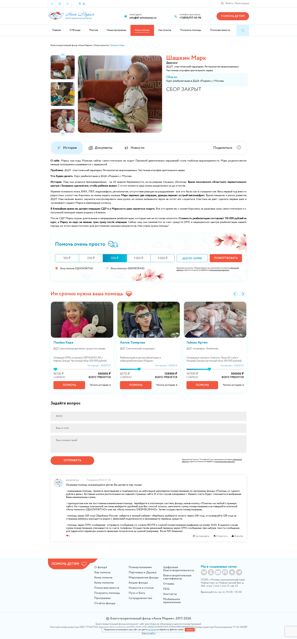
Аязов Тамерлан (132, 342)
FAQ (166, 589)
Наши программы (116, 30)
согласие (151, 629)
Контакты (170, 594)
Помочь (69, 385)
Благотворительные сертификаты (177, 577)
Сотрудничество (140, 598)
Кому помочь (103, 577)
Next (62, 133)
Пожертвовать (226, 258)
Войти (229, 3)
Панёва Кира (63, 342)
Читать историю (99, 385)
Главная (56, 30)
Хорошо (189, 630)
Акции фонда (138, 582)
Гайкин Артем (196, 342)
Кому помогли (104, 582)
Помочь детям (233, 16)
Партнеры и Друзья (142, 572)
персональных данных (219, 270)
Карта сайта (148, 633)
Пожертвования (140, 567)
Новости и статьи (141, 588)
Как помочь (164, 30)
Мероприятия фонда (143, 577)
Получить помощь (190, 30)
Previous (62, 55)
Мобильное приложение (172, 601)
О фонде (100, 567)
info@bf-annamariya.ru (142, 18)
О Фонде (75, 30)
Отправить (72, 460)
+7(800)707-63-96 (190, 18)
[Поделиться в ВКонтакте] (239, 147)
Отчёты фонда (104, 603)
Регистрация (242, 3)
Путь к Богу (137, 593)
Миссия (93, 30)
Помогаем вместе (220, 30)
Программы (102, 598)
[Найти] (242, 30)
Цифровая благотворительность (178, 569)
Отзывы (168, 584)
